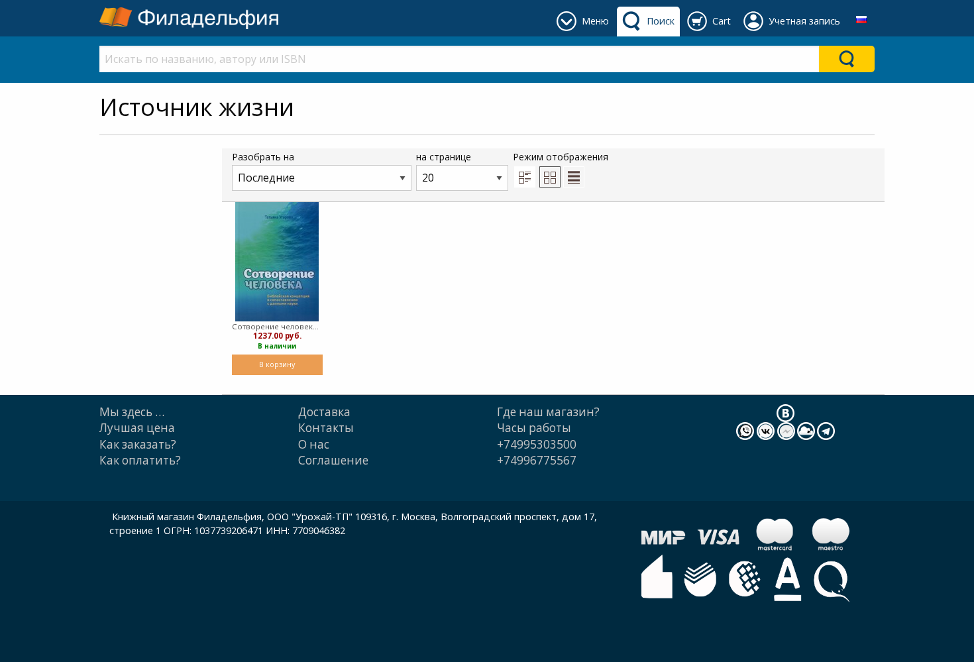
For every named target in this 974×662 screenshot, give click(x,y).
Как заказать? (137, 444)
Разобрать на (263, 156)
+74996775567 (536, 460)
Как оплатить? (140, 460)
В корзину (277, 364)
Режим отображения (560, 156)
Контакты (326, 427)
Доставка (324, 411)
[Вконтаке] (785, 412)
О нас (313, 444)
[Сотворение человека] (277, 261)
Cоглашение (333, 460)
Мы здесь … (131, 411)
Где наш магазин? (548, 411)
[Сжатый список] (573, 177)
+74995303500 (536, 444)
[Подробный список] (524, 177)
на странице (443, 156)
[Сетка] (550, 177)
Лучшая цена (137, 427)
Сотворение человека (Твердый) (277, 326)
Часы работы (534, 427)
